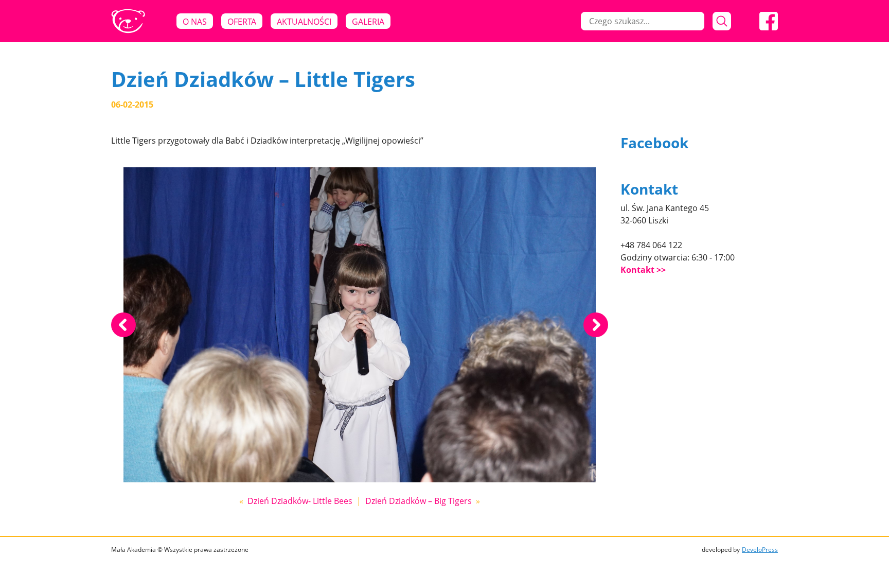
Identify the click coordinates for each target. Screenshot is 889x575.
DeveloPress (760, 549)
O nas (195, 21)
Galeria (368, 21)
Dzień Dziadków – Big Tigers (418, 501)
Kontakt (637, 269)
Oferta (241, 21)
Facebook (654, 142)
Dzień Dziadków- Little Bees (299, 501)
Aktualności (304, 21)
